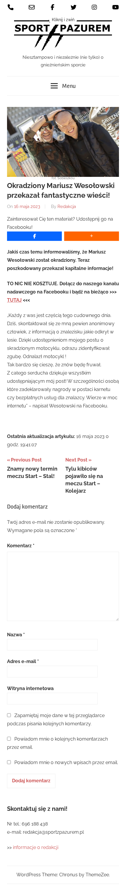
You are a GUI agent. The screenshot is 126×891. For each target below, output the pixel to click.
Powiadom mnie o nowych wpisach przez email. (66, 762)
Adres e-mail (23, 661)
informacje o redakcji (36, 847)
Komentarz (21, 545)
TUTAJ (14, 300)
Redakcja (66, 206)
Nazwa (16, 634)
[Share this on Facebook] (34, 236)
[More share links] (91, 236)
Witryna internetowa (30, 688)
